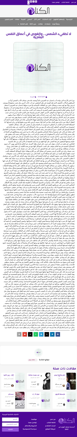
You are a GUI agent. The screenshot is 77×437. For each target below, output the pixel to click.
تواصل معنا (56, 2)
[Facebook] (36, 2)
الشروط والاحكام (31, 426)
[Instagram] (28, 2)
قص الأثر (37, 19)
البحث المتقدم (50, 426)
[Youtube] (31, 2)
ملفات (17, 19)
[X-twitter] (33, 2)
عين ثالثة (33, 24)
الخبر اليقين (9, 19)
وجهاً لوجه (55, 24)
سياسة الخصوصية (30, 429)
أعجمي (29, 19)
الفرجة (23, 19)
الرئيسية (69, 19)
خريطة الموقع (50, 429)
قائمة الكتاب (65, 2)
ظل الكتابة (24, 24)
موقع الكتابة (44, 360)
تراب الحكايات (46, 19)
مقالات (40, 24)
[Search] (28, 4)
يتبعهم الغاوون (58, 19)
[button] (58, 334)
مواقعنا (34, 419)
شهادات (47, 24)
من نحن (73, 2)
